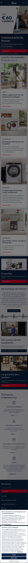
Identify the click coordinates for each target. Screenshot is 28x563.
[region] (14, 536)
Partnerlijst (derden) (6, 524)
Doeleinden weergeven (14, 561)
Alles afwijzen (14, 557)
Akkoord (14, 554)
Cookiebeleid (19, 551)
